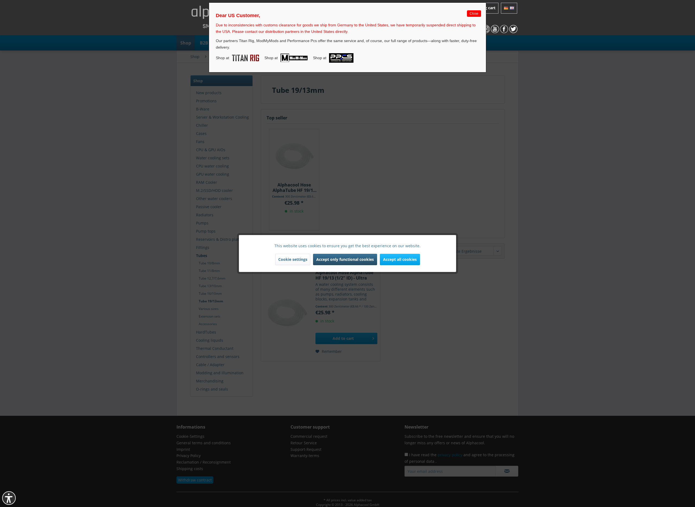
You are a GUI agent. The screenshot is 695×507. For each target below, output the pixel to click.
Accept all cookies (400, 259)
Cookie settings (292, 259)
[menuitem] (509, 8)
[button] (9, 498)
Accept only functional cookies (345, 259)
